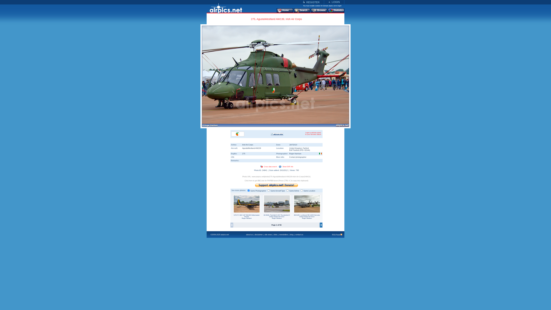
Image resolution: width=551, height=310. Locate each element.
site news (268, 235)
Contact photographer (297, 157)
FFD (301, 150)
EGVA (307, 150)
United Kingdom (295, 148)
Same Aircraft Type (277, 191)
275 (243, 154)
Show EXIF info (288, 166)
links (275, 235)
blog (291, 235)
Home (285, 10)
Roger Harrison (295, 154)
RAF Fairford (294, 150)
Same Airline (294, 191)
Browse (321, 10)
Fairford (306, 148)
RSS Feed (336, 235)
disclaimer (259, 235)
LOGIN (336, 2)
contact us (299, 235)
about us (249, 235)
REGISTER (313, 2)
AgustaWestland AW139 (251, 148)
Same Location (309, 191)
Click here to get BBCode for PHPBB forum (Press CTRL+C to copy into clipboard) (276, 181)
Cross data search (270, 166)
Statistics (339, 10)
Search (303, 10)
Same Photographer (258, 191)
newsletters (283, 235)
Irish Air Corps (247, 145)
